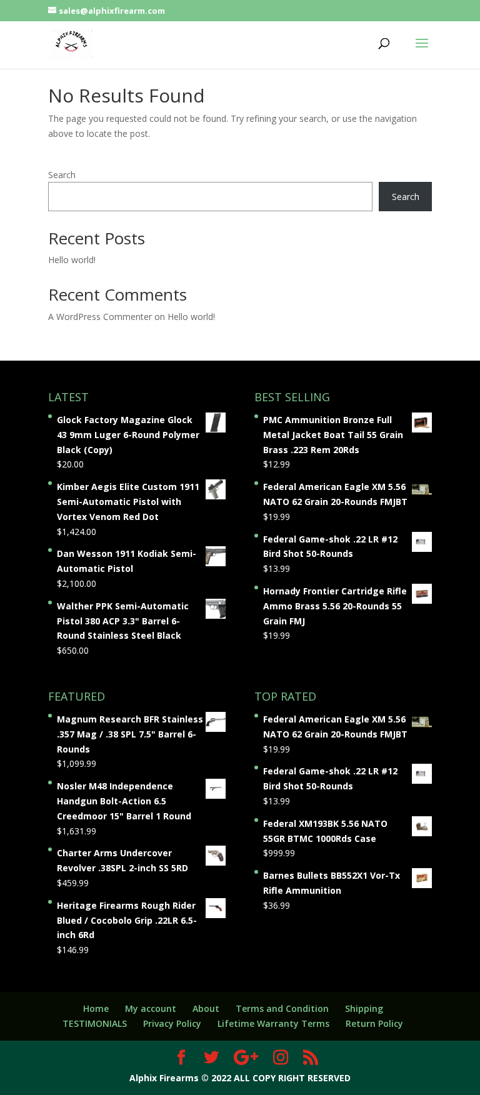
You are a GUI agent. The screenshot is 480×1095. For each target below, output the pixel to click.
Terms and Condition (282, 1008)
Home (96, 1008)
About (205, 1008)
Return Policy (374, 1023)
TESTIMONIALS (94, 1023)
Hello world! (72, 260)
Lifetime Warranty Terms (273, 1023)
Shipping (364, 1008)
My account (150, 1008)
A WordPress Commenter (100, 316)
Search (62, 175)
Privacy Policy (172, 1023)
